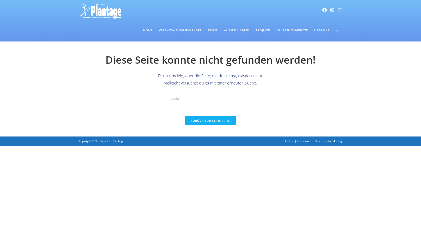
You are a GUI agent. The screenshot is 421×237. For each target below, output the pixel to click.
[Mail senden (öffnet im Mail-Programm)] (340, 10)
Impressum (304, 141)
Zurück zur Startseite (210, 121)
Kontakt (289, 141)
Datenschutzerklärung (328, 141)
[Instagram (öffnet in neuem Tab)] (332, 10)
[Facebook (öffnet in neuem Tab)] (324, 10)
